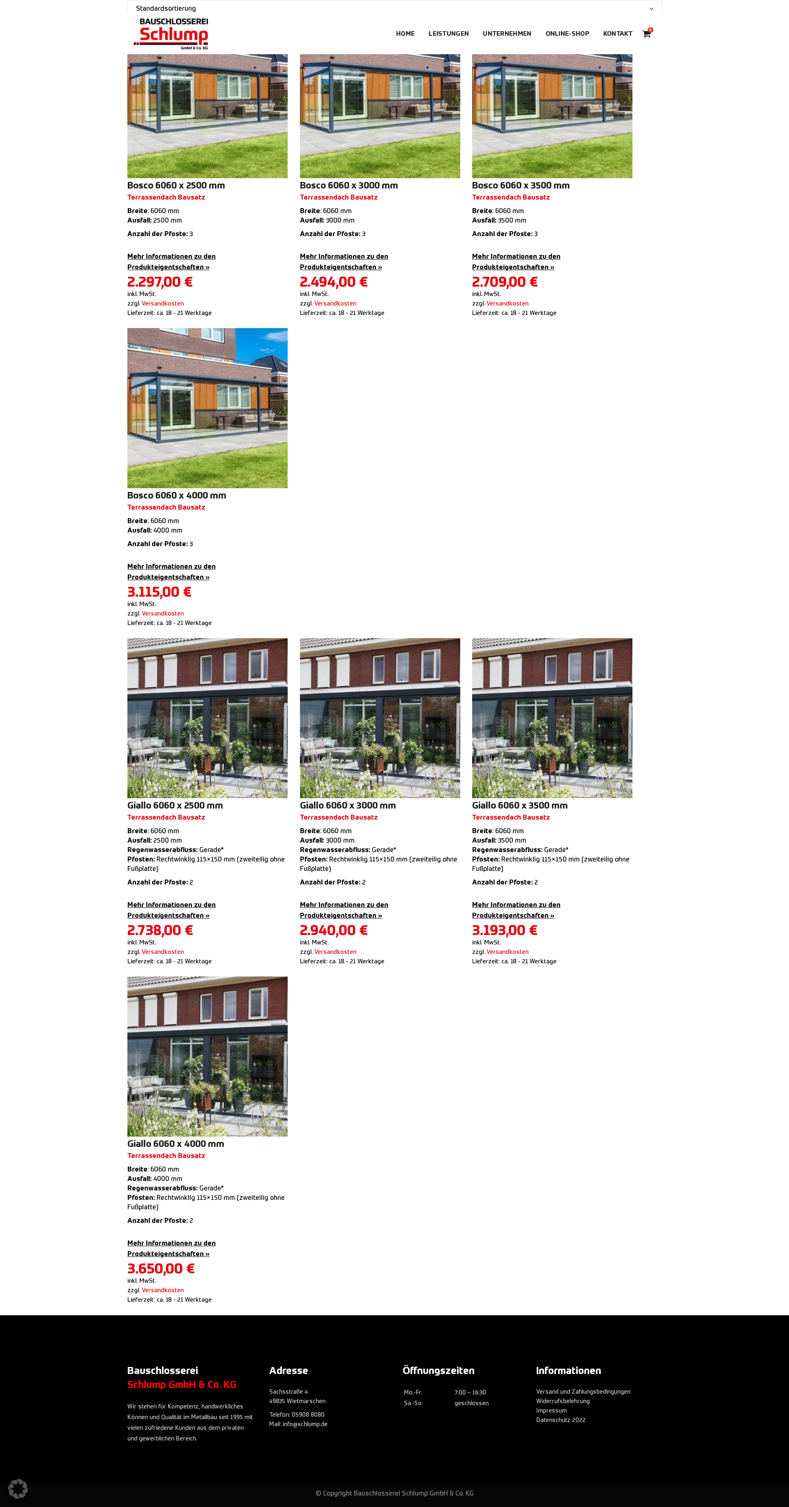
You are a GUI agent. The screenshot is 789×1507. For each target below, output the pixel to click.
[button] (18, 1489)
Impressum (551, 1411)
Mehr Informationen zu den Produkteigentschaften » (171, 262)
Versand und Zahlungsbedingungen (583, 1392)
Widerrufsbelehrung (563, 1401)
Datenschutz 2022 (561, 1420)
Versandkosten (163, 304)
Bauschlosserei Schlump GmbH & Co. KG (414, 1494)
